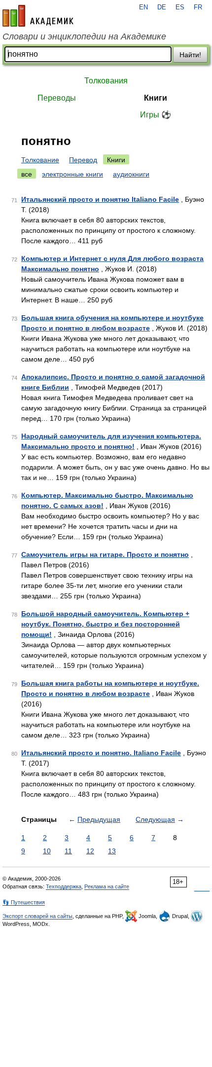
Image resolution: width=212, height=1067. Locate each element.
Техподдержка (63, 886)
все (26, 174)
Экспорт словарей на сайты (37, 916)
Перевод (83, 160)
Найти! (190, 55)
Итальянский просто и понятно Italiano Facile (100, 199)
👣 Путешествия (23, 902)
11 (68, 851)
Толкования (106, 80)
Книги (155, 98)
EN (143, 7)
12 (90, 851)
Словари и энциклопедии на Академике (84, 36)
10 (47, 851)
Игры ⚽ (155, 114)
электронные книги (72, 174)
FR (198, 7)
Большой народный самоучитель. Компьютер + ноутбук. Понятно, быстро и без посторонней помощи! (105, 624)
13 (112, 851)
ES (180, 7)
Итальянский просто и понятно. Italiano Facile (101, 753)
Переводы (56, 98)
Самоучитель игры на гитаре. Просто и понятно (105, 554)
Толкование (40, 160)
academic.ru (37, 16)
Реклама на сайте (106, 886)
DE (161, 7)
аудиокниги (131, 174)
